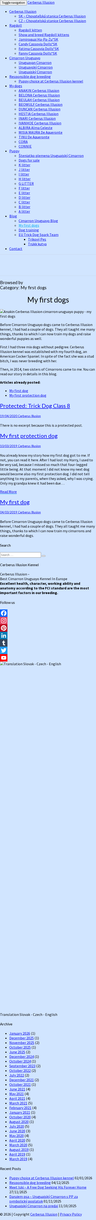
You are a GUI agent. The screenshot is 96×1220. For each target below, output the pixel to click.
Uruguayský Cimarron (36, 67)
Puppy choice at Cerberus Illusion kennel (51, 81)
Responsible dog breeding (30, 76)
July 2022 (16, 1075)
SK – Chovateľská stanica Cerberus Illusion (52, 16)
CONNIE (25, 146)
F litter (24, 188)
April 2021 (17, 1098)
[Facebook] (48, 613)
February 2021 (20, 1107)
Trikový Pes (37, 239)
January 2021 (19, 1112)
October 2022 (20, 1070)
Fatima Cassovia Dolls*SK (39, 48)
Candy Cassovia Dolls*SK (38, 44)
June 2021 (17, 1089)
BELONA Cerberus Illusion (39, 95)
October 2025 (20, 1047)
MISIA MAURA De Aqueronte (40, 132)
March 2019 (18, 1159)
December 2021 (21, 1079)
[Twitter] (48, 650)
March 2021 (18, 1103)
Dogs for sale (29, 160)
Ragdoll (15, 25)
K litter (24, 165)
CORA (23, 141)
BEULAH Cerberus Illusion (39, 99)
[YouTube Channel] (48, 658)
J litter (24, 169)
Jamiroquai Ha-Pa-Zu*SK (38, 39)
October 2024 (20, 1061)
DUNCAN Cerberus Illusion (39, 109)
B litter (24, 206)
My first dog (18, 390)
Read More (8, 491)
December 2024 (21, 1056)
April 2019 (17, 1154)
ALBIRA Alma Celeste (35, 127)
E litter (24, 192)
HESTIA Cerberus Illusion (38, 113)
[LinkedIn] (48, 635)
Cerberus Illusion (41, 2)
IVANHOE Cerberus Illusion (40, 123)
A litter (24, 211)
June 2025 (17, 1052)
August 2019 (19, 1149)
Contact (15, 248)
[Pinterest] (48, 628)
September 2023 (22, 1066)
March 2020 (18, 1145)
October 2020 (20, 1117)
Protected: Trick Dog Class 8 (35, 405)
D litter (24, 197)
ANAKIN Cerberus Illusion (39, 90)
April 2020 (17, 1140)
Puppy (14, 151)
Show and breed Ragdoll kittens (44, 34)
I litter (24, 174)
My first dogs (29, 225)
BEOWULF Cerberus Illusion (40, 104)
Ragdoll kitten (30, 30)
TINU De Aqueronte (34, 137)
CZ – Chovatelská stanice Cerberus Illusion (52, 20)
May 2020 (16, 1135)
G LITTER (26, 183)
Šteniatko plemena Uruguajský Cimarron (51, 155)
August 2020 (19, 1121)
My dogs (15, 85)
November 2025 (21, 1042)
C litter (24, 202)
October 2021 (20, 1084)
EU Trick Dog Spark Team (38, 234)
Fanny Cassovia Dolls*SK (38, 53)
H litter (25, 178)
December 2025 (21, 1038)
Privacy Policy (71, 1214)
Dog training (29, 230)
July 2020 (16, 1126)
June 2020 (17, 1131)
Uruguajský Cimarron (35, 72)
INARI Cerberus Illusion (37, 118)
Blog (13, 216)
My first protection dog (27, 395)
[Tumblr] (48, 643)
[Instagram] (48, 620)
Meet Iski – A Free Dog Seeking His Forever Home (47, 1187)
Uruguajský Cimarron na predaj (33, 1205)
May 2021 (16, 1093)
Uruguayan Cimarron (35, 62)
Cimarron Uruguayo (24, 58)
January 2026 (19, 1033)
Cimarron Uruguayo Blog (38, 220)
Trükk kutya (37, 244)
